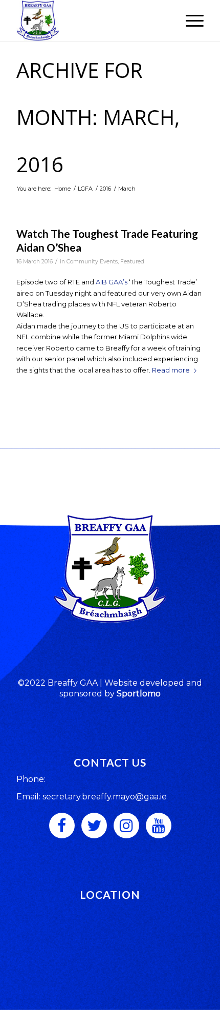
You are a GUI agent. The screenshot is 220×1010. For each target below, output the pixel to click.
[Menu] (189, 20)
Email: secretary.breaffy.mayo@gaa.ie (91, 796)
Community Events (92, 261)
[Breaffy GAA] (91, 20)
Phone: (31, 779)
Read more (171, 370)
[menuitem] (189, 20)
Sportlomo (139, 693)
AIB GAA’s (111, 282)
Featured (132, 261)
